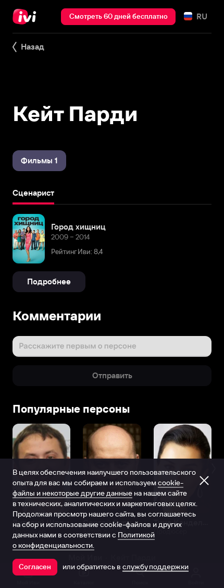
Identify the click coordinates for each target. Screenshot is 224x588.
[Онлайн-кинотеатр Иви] (27, 16)
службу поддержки (155, 566)
